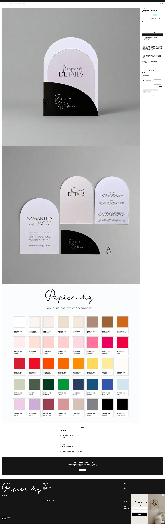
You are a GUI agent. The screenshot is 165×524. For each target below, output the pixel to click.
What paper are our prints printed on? (66, 446)
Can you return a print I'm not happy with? (67, 442)
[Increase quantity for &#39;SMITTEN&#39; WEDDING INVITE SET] (145, 32)
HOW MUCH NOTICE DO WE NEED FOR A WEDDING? (67, 448)
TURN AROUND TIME (62, 437)
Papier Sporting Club (12, 3)
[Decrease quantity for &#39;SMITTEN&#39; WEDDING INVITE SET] (143, 32)
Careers (125, 486)
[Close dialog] (163, 495)
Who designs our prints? (64, 444)
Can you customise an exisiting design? (66, 435)
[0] (162, 4)
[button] (157, 77)
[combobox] (134, 511)
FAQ (124, 487)
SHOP (3, 3)
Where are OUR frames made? (64, 432)
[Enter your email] (121, 503)
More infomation (144, 67)
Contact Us (125, 488)
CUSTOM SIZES (62, 439)
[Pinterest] (7, 496)
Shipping (125, 483)
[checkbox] (149, 92)
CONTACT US (23, 3)
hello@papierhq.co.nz (126, 500)
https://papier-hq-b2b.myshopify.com (128, 512)
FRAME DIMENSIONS (63, 430)
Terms (3, 501)
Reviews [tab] (144, 87)
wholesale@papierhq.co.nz (127, 508)
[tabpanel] (152, 97)
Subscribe (139, 514)
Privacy (3, 500)
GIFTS (6, 3)
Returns (125, 484)
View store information (146, 39)
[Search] (161, 4)
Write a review (160, 86)
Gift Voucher (19, 3)
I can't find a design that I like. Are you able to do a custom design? (71, 451)
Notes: (143, 21)
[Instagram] (5, 496)
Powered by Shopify (12, 519)
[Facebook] (3, 496)
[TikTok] (9, 496)
